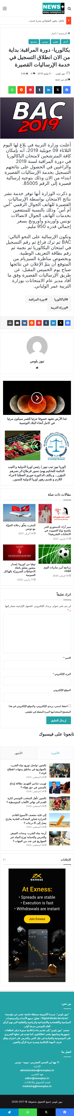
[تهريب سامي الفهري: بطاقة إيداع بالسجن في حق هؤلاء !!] (59, 788)
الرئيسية (63, 33)
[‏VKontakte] (24, 323)
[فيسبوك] (68, 323)
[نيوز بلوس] (54, 8)
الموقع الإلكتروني (62, 689)
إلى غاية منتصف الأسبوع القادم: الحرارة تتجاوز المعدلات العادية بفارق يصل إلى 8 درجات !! (26, 819)
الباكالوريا (60, 299)
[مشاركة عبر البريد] (17, 323)
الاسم (67, 657)
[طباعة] (10, 323)
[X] (60, 323)
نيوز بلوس (60, 73)
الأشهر (18, 753)
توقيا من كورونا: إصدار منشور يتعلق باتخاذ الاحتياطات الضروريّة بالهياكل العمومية (19, 569)
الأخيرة (55, 753)
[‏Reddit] (32, 323)
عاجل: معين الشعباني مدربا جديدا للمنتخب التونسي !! (36, 20)
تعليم (55, 41)
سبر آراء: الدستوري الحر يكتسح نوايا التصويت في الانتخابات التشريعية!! (57, 530)
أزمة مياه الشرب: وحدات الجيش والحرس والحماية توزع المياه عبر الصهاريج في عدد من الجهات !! (28, 837)
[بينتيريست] (39, 323)
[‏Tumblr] (46, 323)
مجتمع (34, 41)
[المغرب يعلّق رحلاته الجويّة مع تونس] (19, 512)
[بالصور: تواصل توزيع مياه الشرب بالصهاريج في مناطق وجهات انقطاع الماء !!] (59, 770)
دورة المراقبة (37, 299)
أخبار (53, 33)
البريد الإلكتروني (62, 673)
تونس (45, 41)
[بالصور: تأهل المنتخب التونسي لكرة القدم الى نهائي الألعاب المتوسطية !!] (59, 803)
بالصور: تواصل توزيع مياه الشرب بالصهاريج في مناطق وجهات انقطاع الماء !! (26, 769)
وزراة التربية (58, 307)
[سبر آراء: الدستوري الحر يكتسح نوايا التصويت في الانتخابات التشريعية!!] (55, 513)
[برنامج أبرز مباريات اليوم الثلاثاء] (55, 554)
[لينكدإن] (53, 323)
